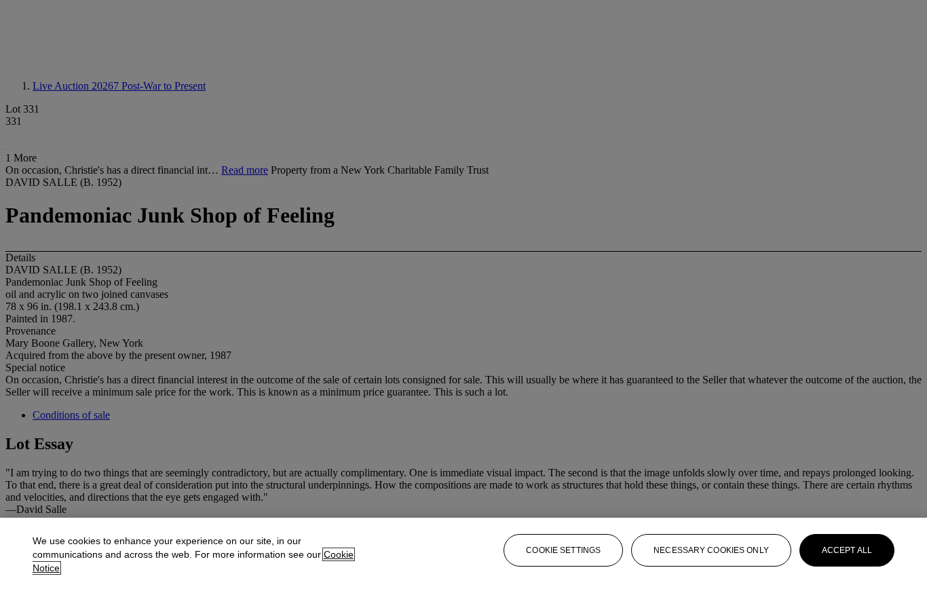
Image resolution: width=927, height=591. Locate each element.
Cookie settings (563, 550)
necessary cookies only (711, 550)
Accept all (847, 550)
